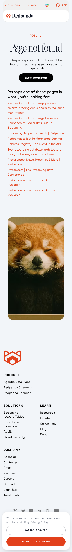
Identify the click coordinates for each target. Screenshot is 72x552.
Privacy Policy (39, 522)
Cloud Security (14, 437)
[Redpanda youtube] (56, 511)
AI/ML (8, 431)
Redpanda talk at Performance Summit (35, 139)
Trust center (12, 495)
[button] (63, 16)
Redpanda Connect (17, 393)
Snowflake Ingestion (11, 424)
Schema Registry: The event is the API (34, 144)
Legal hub (11, 490)
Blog (43, 429)
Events (45, 418)
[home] (20, 15)
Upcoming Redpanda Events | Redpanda (36, 133)
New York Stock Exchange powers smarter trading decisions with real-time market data (36, 107)
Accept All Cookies (36, 541)
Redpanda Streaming (18, 387)
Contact (9, 484)
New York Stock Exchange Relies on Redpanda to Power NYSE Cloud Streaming (33, 122)
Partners (10, 473)
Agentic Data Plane (17, 382)
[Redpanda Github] (47, 511)
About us (10, 457)
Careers (9, 479)
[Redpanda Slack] (39, 511)
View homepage (36, 77)
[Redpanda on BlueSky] (23, 511)
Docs (43, 434)
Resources (47, 413)
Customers (11, 462)
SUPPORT (32, 5)
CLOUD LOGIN (12, 5)
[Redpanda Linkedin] (31, 511)
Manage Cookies (36, 530)
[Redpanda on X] (15, 511)
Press (7, 468)
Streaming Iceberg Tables (14, 415)
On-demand (48, 423)
